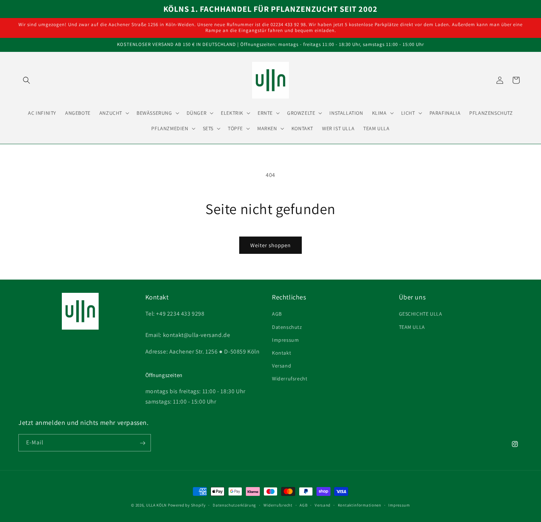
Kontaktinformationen (359, 504)
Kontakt (281, 352)
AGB (277, 314)
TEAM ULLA (412, 327)
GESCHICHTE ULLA (420, 314)
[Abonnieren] (142, 443)
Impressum (285, 340)
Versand (281, 365)
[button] (26, 80)
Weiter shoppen (270, 245)
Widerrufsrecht (289, 379)
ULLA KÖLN (156, 505)
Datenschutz (287, 327)
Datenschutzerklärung (234, 504)
